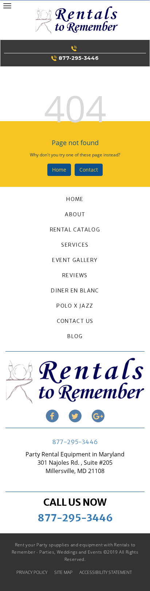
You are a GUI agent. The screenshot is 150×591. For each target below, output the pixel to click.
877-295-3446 (75, 442)
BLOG (75, 336)
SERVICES (74, 245)
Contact (88, 169)
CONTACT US (75, 321)
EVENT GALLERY (75, 260)
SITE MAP (63, 572)
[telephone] (75, 48)
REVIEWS (75, 275)
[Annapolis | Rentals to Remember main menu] (7, 5)
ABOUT (75, 214)
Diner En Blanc (75, 290)
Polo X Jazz (74, 306)
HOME (75, 199)
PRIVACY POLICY (31, 572)
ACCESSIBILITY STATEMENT (105, 572)
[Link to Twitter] (75, 416)
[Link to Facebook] (52, 416)
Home (59, 169)
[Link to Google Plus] (98, 416)
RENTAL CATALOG (75, 229)
